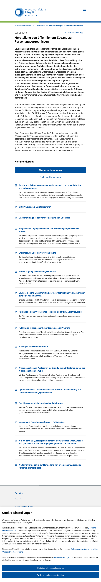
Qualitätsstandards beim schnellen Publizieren (41, 403)
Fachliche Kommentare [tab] (50, 177)
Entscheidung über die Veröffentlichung (37, 253)
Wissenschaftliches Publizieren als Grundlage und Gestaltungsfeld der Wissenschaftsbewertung (52, 369)
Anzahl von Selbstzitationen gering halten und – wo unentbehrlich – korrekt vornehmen (51, 186)
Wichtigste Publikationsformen (33, 346)
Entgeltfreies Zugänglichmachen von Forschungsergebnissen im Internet (49, 230)
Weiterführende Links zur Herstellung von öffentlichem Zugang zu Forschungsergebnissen (50, 466)
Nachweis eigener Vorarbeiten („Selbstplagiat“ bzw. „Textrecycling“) (51, 312)
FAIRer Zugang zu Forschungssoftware (37, 271)
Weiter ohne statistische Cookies (50, 575)
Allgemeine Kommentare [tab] (50, 170)
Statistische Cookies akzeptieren (50, 568)
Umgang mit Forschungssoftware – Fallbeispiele (42, 422)
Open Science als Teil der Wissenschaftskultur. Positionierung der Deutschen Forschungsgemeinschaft (50, 391)
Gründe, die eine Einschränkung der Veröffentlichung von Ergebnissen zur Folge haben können (52, 294)
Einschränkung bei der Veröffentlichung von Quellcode (44, 218)
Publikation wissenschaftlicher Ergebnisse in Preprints (44, 328)
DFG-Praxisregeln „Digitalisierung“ (35, 207)
